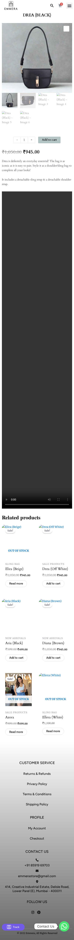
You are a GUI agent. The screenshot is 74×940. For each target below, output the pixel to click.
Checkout (37, 838)
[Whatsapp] (64, 926)
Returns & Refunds (37, 774)
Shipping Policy (37, 804)
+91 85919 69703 (37, 865)
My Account (37, 828)
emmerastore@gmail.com (37, 876)
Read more (16, 583)
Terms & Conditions (37, 794)
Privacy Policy (37, 784)
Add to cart (49, 140)
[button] (69, 6)
